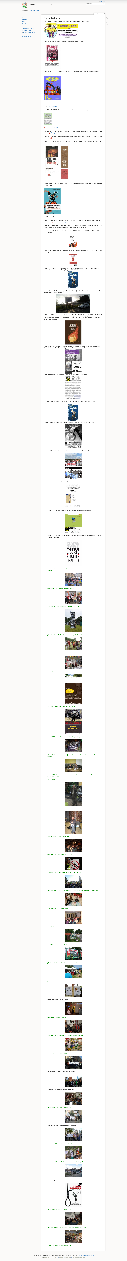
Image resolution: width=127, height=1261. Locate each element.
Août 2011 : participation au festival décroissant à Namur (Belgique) (65, 944)
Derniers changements (80, 6)
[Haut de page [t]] (107, 28)
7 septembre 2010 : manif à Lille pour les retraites (61, 1143)
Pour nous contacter (26, 30)
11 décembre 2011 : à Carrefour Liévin (58, 908)
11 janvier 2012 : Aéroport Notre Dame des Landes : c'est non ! (64, 872)
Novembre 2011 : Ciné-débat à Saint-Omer (59, 926)
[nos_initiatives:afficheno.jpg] (73, 436)
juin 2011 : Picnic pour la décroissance (57, 981)
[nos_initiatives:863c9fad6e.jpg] (52, 201)
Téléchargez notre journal (28, 28)
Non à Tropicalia (52, 106)
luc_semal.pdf (56, 138)
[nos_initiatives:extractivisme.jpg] (73, 361)
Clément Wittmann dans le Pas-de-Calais (58, 836)
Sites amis (24, 26)
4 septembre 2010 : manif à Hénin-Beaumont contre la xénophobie (65, 1162)
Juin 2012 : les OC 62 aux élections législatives (60, 680)
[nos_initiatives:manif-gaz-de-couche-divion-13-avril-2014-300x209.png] (73, 473)
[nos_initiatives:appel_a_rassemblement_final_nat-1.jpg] (48, 118)
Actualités (24, 19)
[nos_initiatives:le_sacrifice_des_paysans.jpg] (73, 332)
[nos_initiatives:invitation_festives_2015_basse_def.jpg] (73, 388)
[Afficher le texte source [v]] (107, 18)
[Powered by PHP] (60, 1257)
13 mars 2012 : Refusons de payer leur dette (59, 779)
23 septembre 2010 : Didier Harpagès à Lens (59, 1107)
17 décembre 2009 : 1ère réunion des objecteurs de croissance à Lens (66, 1227)
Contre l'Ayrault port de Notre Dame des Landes (60, 588)
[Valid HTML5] (67, 1257)
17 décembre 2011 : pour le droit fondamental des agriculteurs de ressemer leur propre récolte (73, 890)
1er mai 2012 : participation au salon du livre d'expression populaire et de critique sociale (71, 737)
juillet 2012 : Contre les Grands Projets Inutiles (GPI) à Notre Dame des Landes (69, 635)
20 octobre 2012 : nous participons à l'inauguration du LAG (63, 606)
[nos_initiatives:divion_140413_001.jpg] (73, 459)
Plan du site (102, 6)
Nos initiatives (25, 23)
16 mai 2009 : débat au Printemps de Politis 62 (60, 1245)
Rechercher (104, 3)
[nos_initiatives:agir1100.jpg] (52, 88)
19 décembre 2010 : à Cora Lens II (57, 1053)
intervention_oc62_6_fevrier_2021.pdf (56, 127)
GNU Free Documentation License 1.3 (86, 1255)
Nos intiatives (36, 10)
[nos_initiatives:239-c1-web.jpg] (73, 241)
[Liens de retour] (107, 25)
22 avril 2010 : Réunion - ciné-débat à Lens (59, 1209)
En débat (24, 21)
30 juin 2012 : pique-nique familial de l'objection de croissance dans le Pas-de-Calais (70, 653)
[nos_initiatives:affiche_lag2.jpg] (73, 260)
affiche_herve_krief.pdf (56, 133)
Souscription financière (27, 36)
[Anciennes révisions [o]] (107, 21)
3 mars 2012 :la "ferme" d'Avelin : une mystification (61, 808)
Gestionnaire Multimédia (92, 6)
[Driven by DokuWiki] (81, 1257)
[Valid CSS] (74, 1257)
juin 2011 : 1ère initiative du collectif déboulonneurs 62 (62, 963)
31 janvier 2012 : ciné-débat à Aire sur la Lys (59, 854)
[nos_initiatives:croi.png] (73, 523)
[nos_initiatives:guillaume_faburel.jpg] (52, 56)
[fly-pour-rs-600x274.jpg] (61, 30)
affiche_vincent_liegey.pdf (61, 222)
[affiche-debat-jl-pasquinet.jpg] (57, 162)
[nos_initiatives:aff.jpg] (73, 279)
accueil (30, 10)
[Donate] (52, 1257)
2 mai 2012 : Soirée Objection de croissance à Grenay (62, 706)
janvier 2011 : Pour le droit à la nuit (56, 1017)
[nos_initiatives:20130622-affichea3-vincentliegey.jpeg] (73, 496)
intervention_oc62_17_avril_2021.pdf (56, 103)
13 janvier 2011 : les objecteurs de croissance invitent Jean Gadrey (65, 1035)
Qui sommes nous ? (26, 17)
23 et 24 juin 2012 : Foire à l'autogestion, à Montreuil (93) (63, 671)
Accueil (23, 15)
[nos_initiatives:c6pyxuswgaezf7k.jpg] (73, 303)
